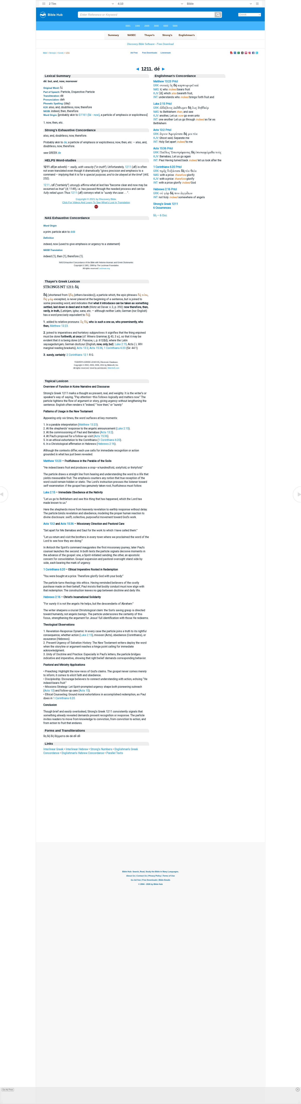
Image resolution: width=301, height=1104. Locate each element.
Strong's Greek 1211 (165, 204)
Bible (45, 53)
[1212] (296, 502)
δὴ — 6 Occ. (160, 215)
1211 (128, 167)
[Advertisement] (150, 821)
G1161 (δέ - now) (89, 115)
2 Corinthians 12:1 (77, 354)
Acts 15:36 (96, 348)
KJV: (156, 93)
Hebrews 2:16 (106, 443)
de (65, 142)
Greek (61, 53)
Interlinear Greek (53, 749)
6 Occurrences (162, 207)
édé (73, 231)
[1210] (4, 502)
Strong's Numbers (101, 749)
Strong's (52, 53)
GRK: (156, 85)
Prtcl (175, 81)
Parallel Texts (114, 753)
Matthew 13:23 (59, 326)
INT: (155, 97)
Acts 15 (84, 690)
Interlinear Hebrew (77, 749)
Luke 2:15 (121, 344)
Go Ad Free (7, 1089)
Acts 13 (49, 690)
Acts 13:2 (82, 348)
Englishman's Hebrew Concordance (82, 753)
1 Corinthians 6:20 (115, 348)
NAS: (156, 89)
